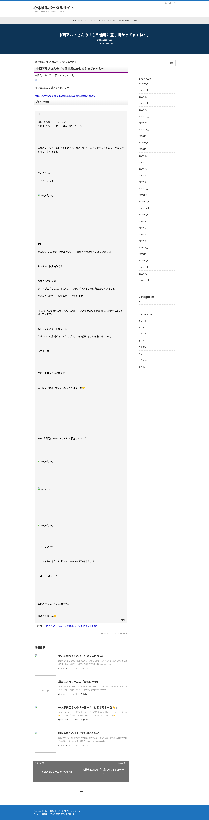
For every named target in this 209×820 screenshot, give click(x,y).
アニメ (142, 327)
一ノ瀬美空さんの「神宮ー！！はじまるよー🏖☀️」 (88, 707)
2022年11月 (144, 280)
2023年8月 (143, 221)
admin (124, 633)
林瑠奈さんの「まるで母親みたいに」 (80, 733)
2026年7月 (143, 90)
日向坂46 (143, 360)
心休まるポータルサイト (53, 7)
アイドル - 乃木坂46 (105, 43)
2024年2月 (143, 182)
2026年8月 (143, 83)
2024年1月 (143, 188)
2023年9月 (143, 214)
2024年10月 (144, 129)
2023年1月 (143, 267)
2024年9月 (143, 136)
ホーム (81, 791)
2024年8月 (143, 142)
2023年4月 (143, 247)
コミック (143, 334)
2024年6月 (143, 155)
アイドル (142, 321)
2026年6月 (143, 96)
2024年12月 (144, 116)
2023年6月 (143, 234)
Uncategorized (146, 314)
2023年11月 (144, 201)
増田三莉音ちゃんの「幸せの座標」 (78, 681)
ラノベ (142, 340)
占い (141, 353)
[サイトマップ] (170, 3)
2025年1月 (143, 109)
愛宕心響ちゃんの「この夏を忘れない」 (81, 656)
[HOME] (174, 3)
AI (140, 301)
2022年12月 (144, 273)
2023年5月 (143, 241)
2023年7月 (143, 228)
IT (139, 307)
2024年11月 (144, 123)
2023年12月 (144, 195)
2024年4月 (143, 168)
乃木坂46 (143, 347)
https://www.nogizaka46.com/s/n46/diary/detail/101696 (65, 95)
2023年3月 (143, 254)
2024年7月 (143, 149)
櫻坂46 (142, 367)
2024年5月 (143, 162)
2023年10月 (144, 208)
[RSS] (166, 3)
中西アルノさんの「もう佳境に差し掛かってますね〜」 (72, 625)
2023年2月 (143, 260)
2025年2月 (143, 103)
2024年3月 (143, 175)
